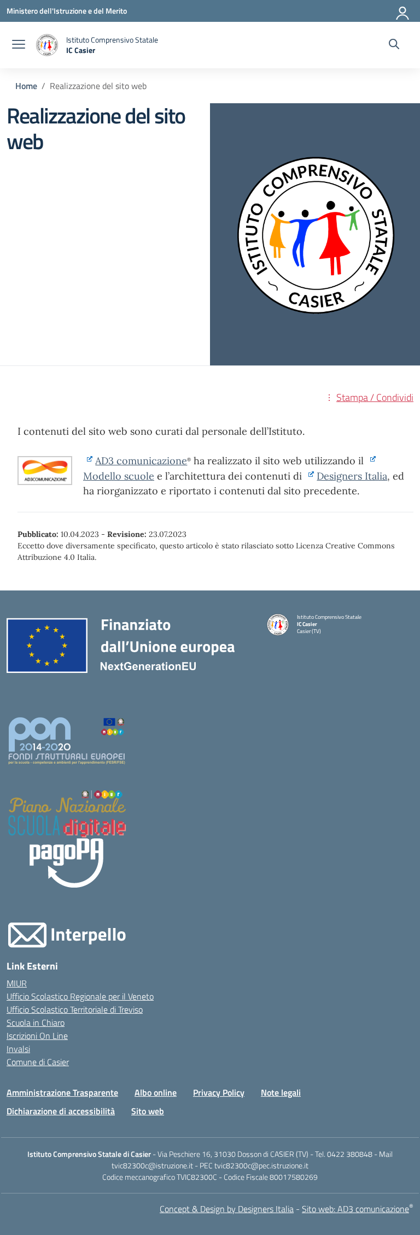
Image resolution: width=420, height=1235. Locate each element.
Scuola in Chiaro (36, 1022)
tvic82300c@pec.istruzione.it (261, 1165)
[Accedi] (403, 11)
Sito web (147, 1111)
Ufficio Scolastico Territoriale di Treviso (75, 1009)
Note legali (281, 1092)
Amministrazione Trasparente (62, 1092)
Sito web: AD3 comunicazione (355, 1208)
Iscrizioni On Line (37, 1035)
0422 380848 (349, 1154)
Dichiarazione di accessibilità (61, 1111)
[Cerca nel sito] (394, 45)
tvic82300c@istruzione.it (152, 1165)
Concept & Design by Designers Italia (227, 1208)
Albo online (156, 1092)
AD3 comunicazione (141, 460)
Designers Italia (352, 476)
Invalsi (18, 1048)
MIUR (17, 983)
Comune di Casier (38, 1061)
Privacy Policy (218, 1092)
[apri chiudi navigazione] (18, 45)
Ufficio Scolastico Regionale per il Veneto (80, 996)
